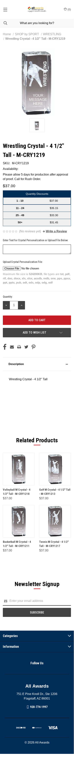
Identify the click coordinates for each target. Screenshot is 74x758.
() (69, 9)
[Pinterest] (33, 347)
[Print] (19, 347)
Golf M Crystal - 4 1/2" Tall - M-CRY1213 (54, 492)
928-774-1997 (39, 707)
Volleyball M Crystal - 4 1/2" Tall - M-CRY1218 (16, 492)
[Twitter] (26, 347)
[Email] (12, 347)
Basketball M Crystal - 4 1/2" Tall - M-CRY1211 (17, 544)
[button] (37, 364)
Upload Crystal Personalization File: (23, 261)
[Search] (3, 23)
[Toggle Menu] (5, 9)
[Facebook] (5, 347)
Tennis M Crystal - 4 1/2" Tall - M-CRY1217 (54, 544)
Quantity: (7, 296)
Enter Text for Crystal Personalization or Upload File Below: (36, 240)
